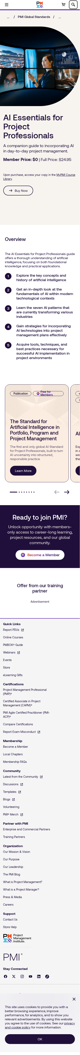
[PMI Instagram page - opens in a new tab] (22, 976)
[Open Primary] (6, 4)
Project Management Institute (17, 938)
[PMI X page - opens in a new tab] (13, 976)
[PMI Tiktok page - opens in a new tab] (47, 976)
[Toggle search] (73, 4)
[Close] (74, 999)
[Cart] (63, 4)
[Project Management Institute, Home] (40, 5)
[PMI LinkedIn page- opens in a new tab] (38, 976)
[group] (36, 433)
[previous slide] (57, 492)
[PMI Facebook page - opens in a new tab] (5, 976)
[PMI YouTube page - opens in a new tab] (30, 976)
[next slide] (66, 492)
